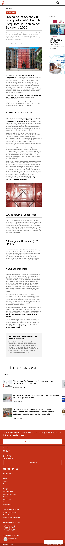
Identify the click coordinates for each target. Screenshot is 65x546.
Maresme (5, 496)
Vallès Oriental (6, 502)
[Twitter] (8, 469)
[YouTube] (17, 469)
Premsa (5, 478)
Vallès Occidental (7, 504)
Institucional (11, 12)
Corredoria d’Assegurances (9, 512)
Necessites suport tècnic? (54, 542)
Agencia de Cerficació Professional (11, 517)
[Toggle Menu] (62, 3)
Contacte (5, 481)
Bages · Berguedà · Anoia (9, 494)
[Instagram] (4, 469)
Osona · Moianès (7, 499)
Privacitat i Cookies (57, 544)
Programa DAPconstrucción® (10, 514)
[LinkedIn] (13, 469)
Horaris (5, 483)
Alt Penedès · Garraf (8, 491)
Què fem (5, 476)
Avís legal (49, 544)
